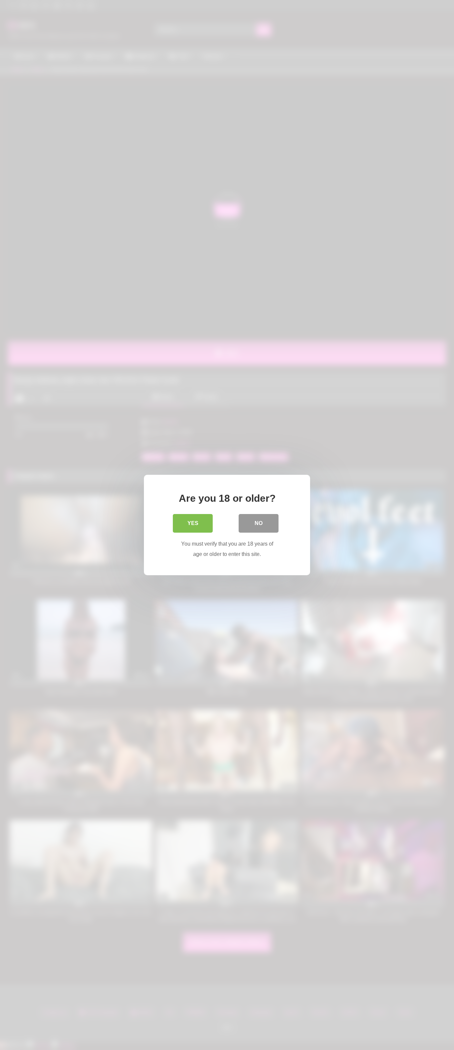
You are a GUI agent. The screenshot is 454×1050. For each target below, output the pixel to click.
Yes (192, 523)
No (259, 523)
